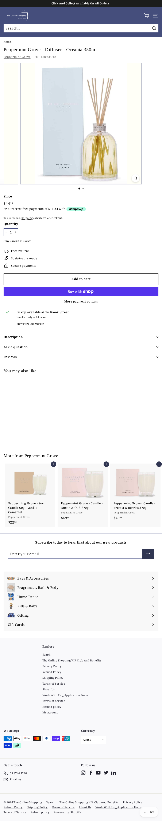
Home (7, 41)
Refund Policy (51, 672)
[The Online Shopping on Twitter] (106, 772)
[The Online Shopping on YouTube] (98, 772)
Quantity (11, 224)
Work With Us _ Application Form (65, 695)
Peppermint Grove (17, 57)
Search (46, 654)
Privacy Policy (52, 666)
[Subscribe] (148, 554)
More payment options (81, 301)
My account (50, 712)
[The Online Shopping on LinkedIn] (113, 772)
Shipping (27, 218)
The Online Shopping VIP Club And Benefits (71, 660)
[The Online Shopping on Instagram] (83, 772)
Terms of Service (53, 683)
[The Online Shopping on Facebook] (91, 772)
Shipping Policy (52, 678)
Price (8, 196)
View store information (30, 323)
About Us (48, 689)
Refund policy (51, 707)
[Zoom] (135, 178)
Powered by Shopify (67, 812)
